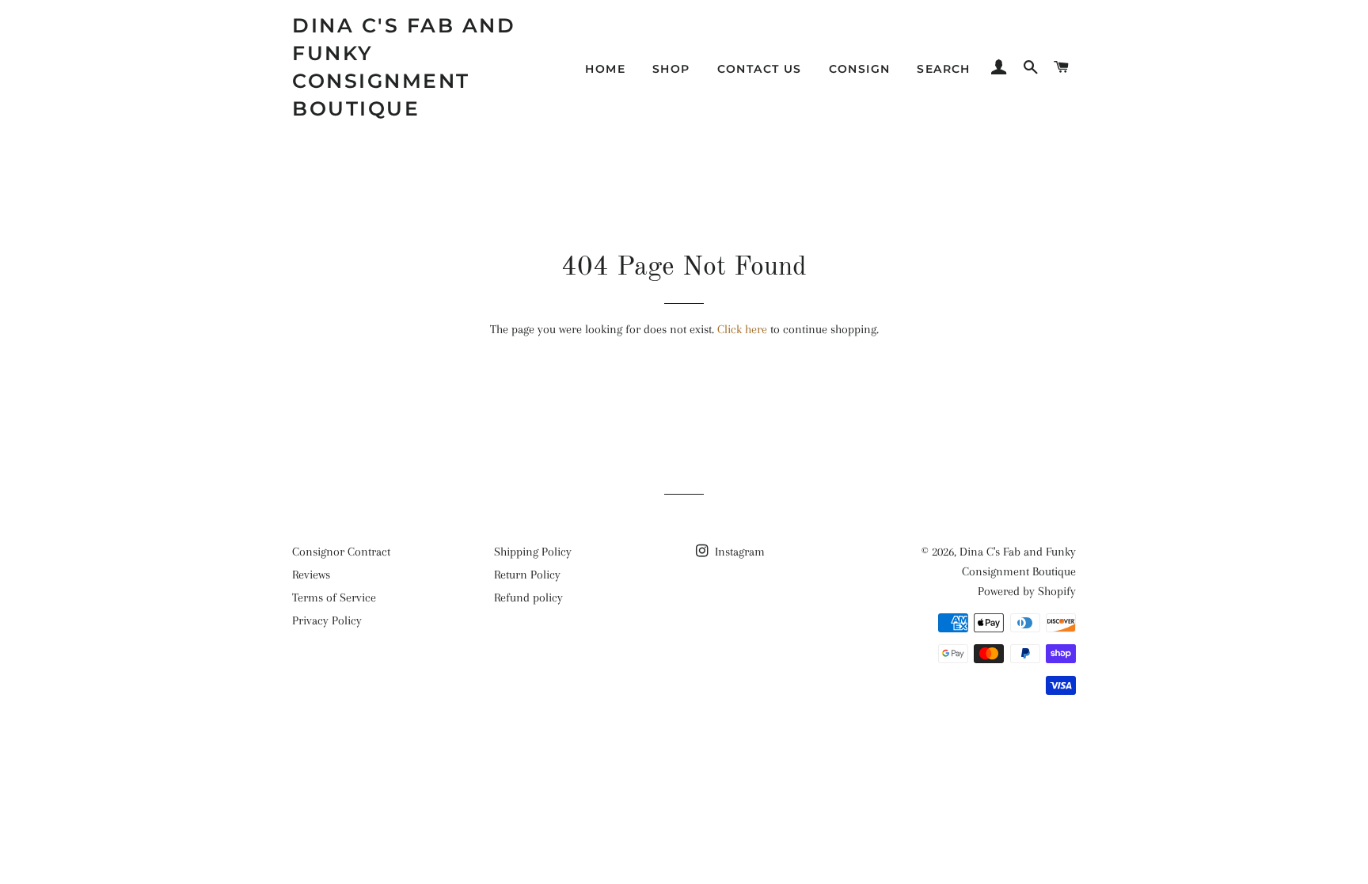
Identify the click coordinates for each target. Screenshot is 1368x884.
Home (605, 69)
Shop (671, 69)
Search (943, 69)
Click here (742, 329)
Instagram (738, 551)
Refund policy (528, 597)
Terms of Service (334, 597)
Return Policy (527, 574)
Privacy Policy (327, 620)
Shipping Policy (533, 551)
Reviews (311, 574)
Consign (860, 69)
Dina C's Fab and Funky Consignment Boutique (403, 66)
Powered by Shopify (1027, 591)
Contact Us (759, 69)
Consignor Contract (341, 551)
